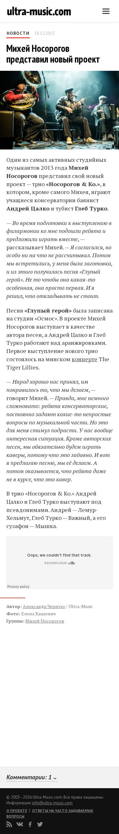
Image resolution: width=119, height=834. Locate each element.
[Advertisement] (44, 688)
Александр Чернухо (44, 606)
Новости (18, 33)
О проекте (16, 810)
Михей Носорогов (44, 621)
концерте (84, 359)
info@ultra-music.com (52, 803)
